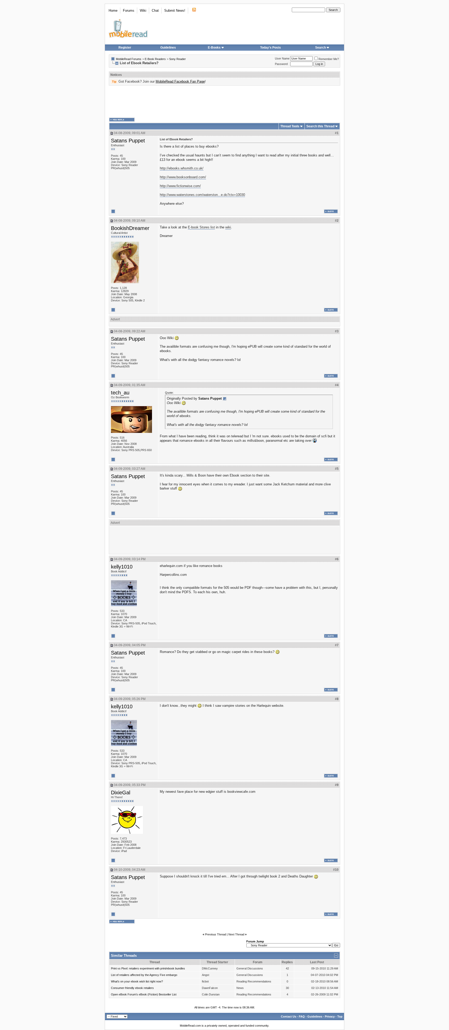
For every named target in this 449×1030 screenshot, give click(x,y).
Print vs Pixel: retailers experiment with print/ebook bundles (148, 968)
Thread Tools (289, 126)
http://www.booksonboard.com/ (183, 177)
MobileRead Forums (128, 59)
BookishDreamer (130, 228)
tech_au (120, 392)
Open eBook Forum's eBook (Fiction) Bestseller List (143, 994)
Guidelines (168, 47)
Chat (155, 10)
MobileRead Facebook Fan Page (180, 81)
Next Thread (236, 934)
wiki (228, 227)
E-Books (214, 47)
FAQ (302, 1016)
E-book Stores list (201, 227)
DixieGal (120, 792)
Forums (128, 10)
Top (339, 1016)
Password (281, 63)
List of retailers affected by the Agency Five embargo (144, 974)
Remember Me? (329, 59)
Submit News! (174, 10)
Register (124, 47)
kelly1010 (122, 567)
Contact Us (288, 1016)
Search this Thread (320, 126)
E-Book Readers (155, 59)
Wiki (143, 10)
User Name (282, 58)
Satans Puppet (128, 140)
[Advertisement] (224, 101)
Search (320, 47)
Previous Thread (215, 934)
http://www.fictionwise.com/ (180, 186)
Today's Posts (270, 47)
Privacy (330, 1016)
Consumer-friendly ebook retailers (132, 987)
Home (113, 10)
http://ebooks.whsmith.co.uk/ (181, 168)
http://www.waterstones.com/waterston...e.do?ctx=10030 (202, 195)
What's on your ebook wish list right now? (137, 981)
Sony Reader (177, 59)
